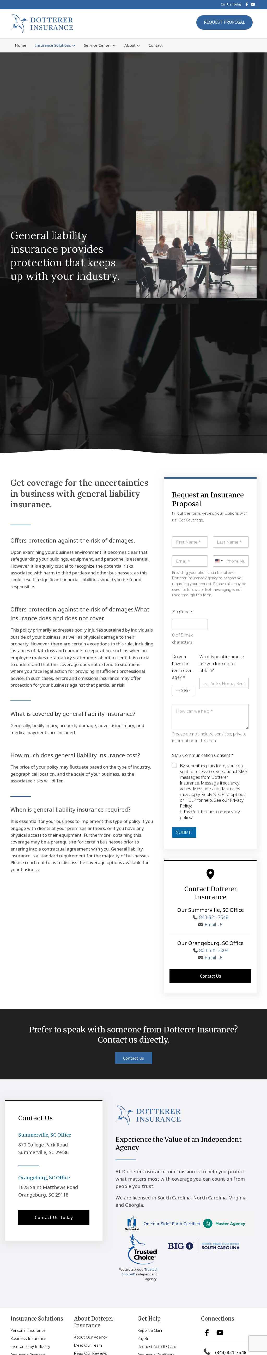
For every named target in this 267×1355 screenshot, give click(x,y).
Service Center (97, 45)
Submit (184, 832)
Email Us (214, 924)
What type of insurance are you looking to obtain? (221, 663)
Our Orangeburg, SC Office (210, 943)
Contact (156, 45)
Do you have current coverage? (182, 666)
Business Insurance (28, 1338)
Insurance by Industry (30, 1346)
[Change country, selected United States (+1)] (218, 561)
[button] (210, 976)
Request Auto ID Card (156, 1346)
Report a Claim (150, 1330)
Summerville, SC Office (44, 1135)
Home (20, 45)
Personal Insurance (28, 1330)
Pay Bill (143, 1338)
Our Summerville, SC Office (210, 909)
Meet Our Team (88, 1345)
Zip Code (182, 612)
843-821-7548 (213, 917)
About (130, 45)
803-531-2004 (213, 950)
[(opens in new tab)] (142, 1249)
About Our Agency (90, 1337)
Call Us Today (231, 4)
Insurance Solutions (53, 45)
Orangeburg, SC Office (44, 1178)
